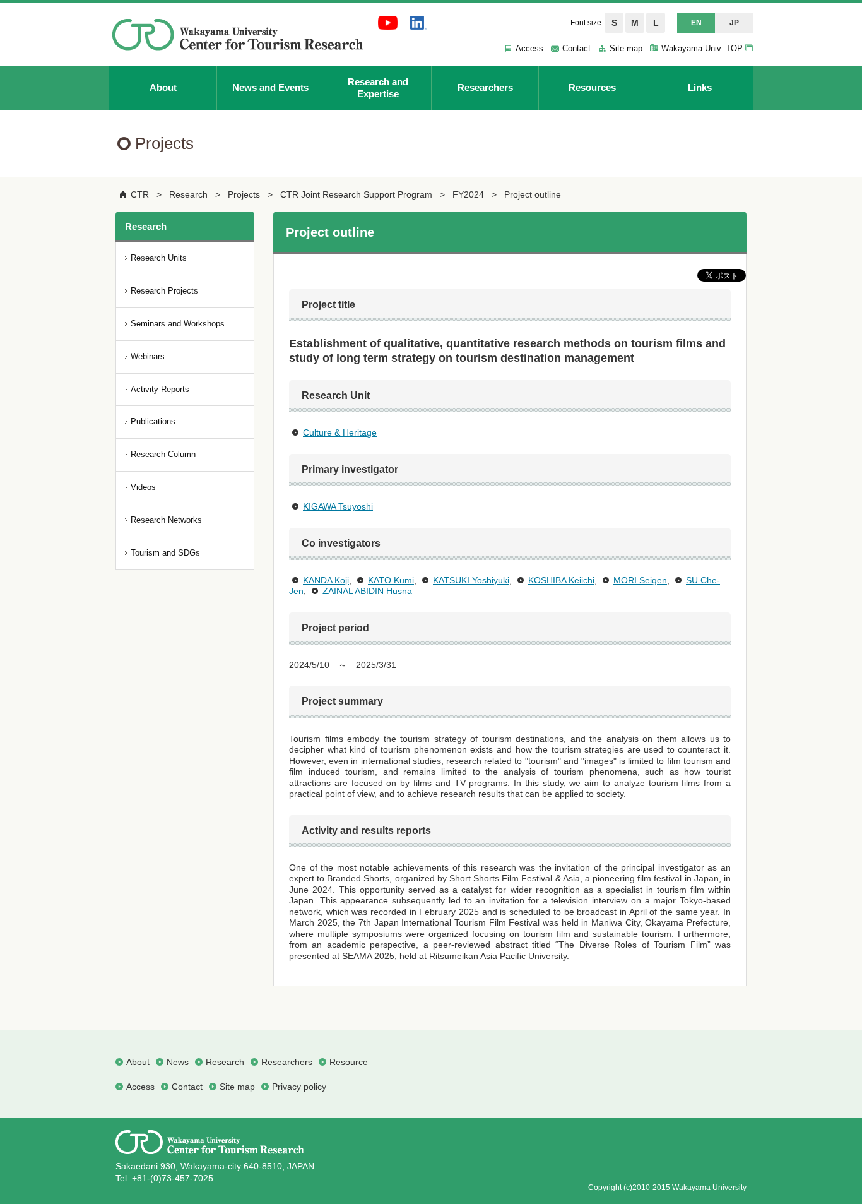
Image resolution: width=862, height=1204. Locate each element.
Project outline (532, 194)
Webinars (148, 356)
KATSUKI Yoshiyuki (471, 580)
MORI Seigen (640, 580)
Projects (244, 194)
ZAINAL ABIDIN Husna (367, 591)
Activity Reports (160, 389)
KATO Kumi (391, 580)
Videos (143, 487)
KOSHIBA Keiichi (561, 580)
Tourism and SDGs (165, 552)
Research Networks (166, 520)
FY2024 (468, 194)
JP (734, 22)
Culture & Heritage (340, 432)
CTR (140, 194)
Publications (153, 421)
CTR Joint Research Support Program (356, 194)
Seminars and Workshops (178, 323)
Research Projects (164, 290)
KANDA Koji (326, 580)
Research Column (163, 454)
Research (188, 194)
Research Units (159, 258)
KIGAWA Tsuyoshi (338, 506)
